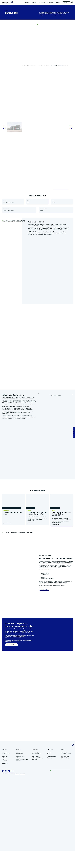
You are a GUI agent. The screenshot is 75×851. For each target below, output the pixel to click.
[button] (27, 2)
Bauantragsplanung (44, 574)
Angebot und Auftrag (45, 573)
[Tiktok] (9, 771)
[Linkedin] (12, 771)
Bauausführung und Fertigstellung (47, 578)
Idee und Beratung (44, 572)
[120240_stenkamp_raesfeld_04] (37, 24)
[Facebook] (3, 771)
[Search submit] (63, 2)
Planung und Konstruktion (46, 576)
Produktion (43, 577)
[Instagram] (6, 771)
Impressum (17, 774)
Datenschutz (22, 774)
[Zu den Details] (13, 509)
